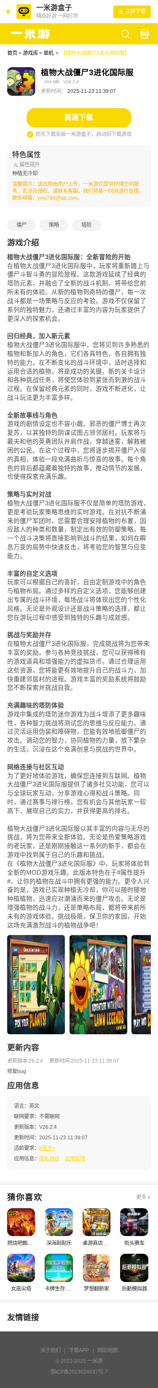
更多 (141, 1197)
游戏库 (30, 53)
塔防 (86, 225)
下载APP (79, 1350)
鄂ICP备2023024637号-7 (79, 1372)
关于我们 (50, 1350)
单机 (48, 53)
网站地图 (107, 1350)
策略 (54, 225)
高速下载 (78, 118)
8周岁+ (47, 1148)
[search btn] (125, 34)
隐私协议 (49, 1159)
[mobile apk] (145, 34)
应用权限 (75, 1159)
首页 (12, 53)
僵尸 (21, 225)
